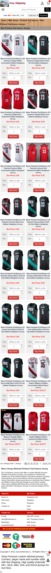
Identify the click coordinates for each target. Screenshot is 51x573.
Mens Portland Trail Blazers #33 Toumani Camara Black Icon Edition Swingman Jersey (13, 222)
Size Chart (5, 500)
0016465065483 (7, 525)
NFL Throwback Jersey (35, 519)
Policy (3, 503)
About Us (4, 497)
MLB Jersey (31, 522)
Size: (5, 73)
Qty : (5, 77)
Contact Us (5, 506)
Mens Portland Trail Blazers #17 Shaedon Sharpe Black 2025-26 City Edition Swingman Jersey (13, 276)
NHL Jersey (31, 525)
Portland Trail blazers (29, 20)
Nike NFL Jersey (33, 516)
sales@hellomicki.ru (8, 519)
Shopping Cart (32, 497)
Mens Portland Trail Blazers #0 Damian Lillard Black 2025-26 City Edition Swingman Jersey (38, 276)
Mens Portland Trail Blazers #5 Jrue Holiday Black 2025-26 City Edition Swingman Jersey (38, 329)
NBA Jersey (13, 20)
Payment (43, 15)
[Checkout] (48, 560)
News (29, 509)
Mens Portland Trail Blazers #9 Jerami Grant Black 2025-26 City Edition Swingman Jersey (12, 329)
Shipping (30, 500)
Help (28, 506)
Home (3, 20)
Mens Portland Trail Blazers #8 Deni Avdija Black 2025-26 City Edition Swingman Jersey (13, 383)
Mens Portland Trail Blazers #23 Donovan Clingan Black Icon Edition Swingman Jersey (38, 114)
